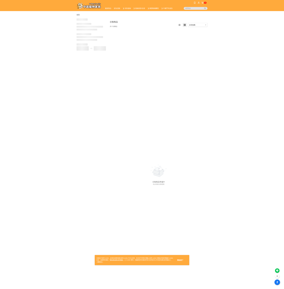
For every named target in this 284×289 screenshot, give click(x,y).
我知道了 (180, 260)
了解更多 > (100, 262)
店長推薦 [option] (192, 25)
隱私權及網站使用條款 (116, 260)
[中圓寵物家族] (89, 5)
